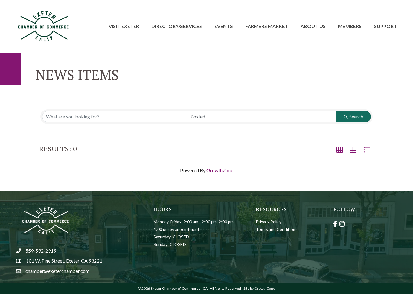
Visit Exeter (124, 26)
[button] (339, 150)
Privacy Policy (268, 221)
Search (356, 116)
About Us (313, 26)
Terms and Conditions (277, 229)
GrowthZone (220, 170)
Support (385, 26)
